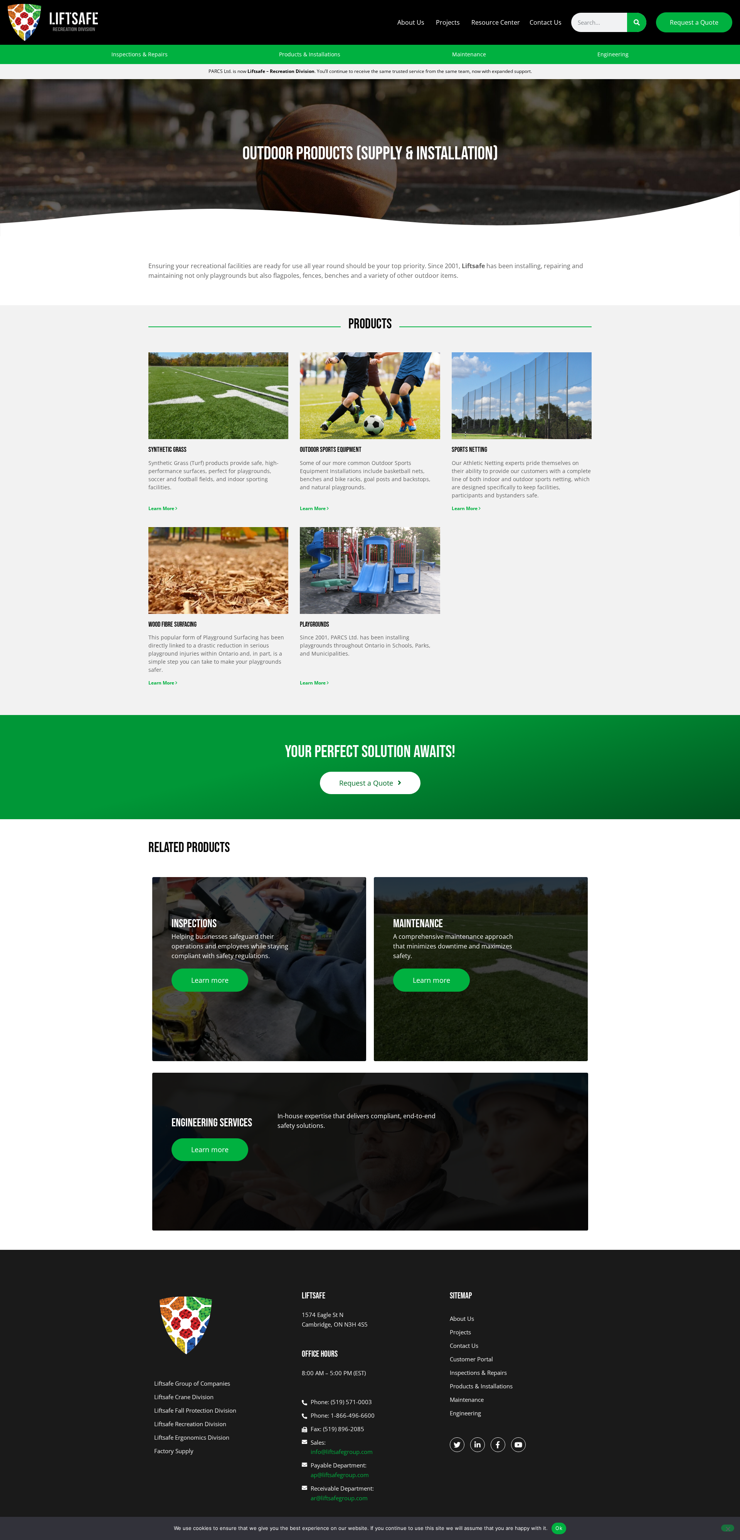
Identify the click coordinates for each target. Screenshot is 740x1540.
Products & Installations (309, 54)
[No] (727, 1528)
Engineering (613, 54)
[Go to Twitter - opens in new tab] (457, 1444)
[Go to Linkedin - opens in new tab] (477, 1444)
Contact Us (546, 22)
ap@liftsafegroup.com (340, 1475)
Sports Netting (469, 450)
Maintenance (469, 54)
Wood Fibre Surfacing (172, 624)
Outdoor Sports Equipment (331, 450)
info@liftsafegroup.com (342, 1451)
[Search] (636, 22)
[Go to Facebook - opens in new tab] (498, 1444)
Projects (448, 22)
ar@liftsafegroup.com (339, 1498)
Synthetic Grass (167, 450)
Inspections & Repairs (139, 54)
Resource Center (495, 22)
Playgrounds (314, 624)
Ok (558, 1528)
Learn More (161, 508)
